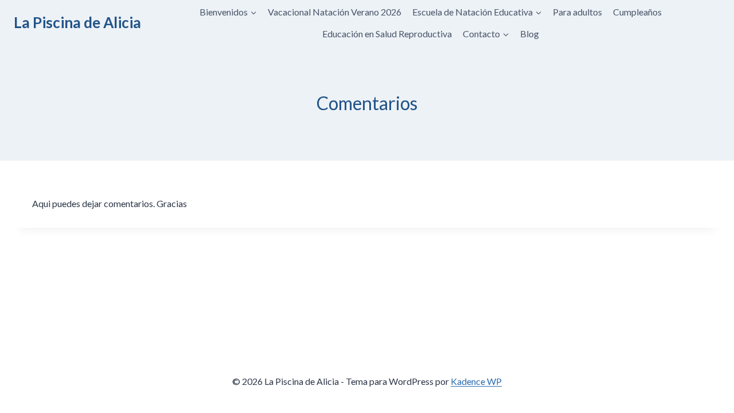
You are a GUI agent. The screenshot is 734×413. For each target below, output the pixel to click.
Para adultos (577, 11)
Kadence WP (476, 381)
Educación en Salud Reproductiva (387, 33)
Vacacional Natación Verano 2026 (334, 11)
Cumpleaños (637, 11)
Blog (529, 33)
